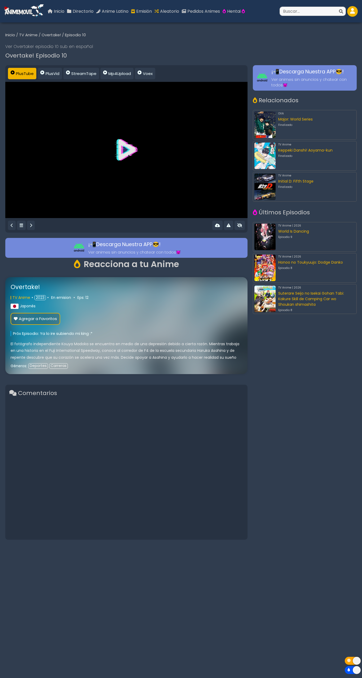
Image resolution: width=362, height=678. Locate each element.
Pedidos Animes (203, 11)
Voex (148, 73)
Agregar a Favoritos (38, 318)
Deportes (38, 365)
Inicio (59, 11)
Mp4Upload (119, 73)
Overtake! (52, 35)
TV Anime (29, 35)
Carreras (59, 365)
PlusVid (52, 73)
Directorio (83, 11)
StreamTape (83, 73)
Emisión (144, 11)
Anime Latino (115, 11)
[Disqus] (126, 467)
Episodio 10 (75, 35)
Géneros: (19, 366)
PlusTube (25, 73)
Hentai (234, 11)
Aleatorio (169, 11)
